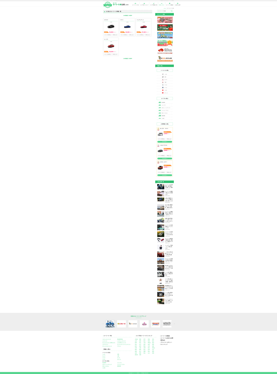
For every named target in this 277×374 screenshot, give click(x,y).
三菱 (165, 82)
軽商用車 (163, 115)
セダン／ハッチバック (165, 107)
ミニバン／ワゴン (165, 110)
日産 (165, 76)
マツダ (165, 84)
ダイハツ (166, 92)
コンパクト (163, 105)
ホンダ (165, 79)
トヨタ (165, 74)
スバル (165, 87)
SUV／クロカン (164, 113)
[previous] (102, 324)
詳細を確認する (164, 141)
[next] (174, 324)
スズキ (165, 90)
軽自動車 (163, 102)
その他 (162, 118)
